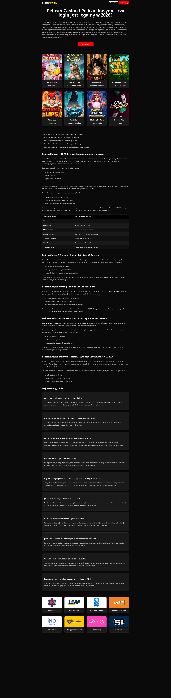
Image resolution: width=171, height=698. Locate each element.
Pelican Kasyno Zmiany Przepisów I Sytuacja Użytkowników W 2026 (66, 147)
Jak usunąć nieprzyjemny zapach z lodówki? (62, 498)
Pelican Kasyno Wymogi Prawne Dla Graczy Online (60, 141)
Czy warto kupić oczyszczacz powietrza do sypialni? (65, 559)
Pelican (49, 3)
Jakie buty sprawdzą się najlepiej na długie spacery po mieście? (70, 539)
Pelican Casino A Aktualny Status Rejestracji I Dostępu (61, 137)
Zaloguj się (113, 3)
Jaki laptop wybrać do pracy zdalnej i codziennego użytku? (68, 438)
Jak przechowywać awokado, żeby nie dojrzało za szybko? (67, 579)
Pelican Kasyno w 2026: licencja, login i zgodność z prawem (63, 134)
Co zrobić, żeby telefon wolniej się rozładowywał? (64, 518)
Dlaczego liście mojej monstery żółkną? (60, 458)
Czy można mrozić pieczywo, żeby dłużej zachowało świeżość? (69, 418)
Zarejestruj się (124, 3)
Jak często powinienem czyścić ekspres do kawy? (64, 398)
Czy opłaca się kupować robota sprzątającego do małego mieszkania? (72, 478)
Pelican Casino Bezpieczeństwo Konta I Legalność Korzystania (64, 144)
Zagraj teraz (85, 44)
